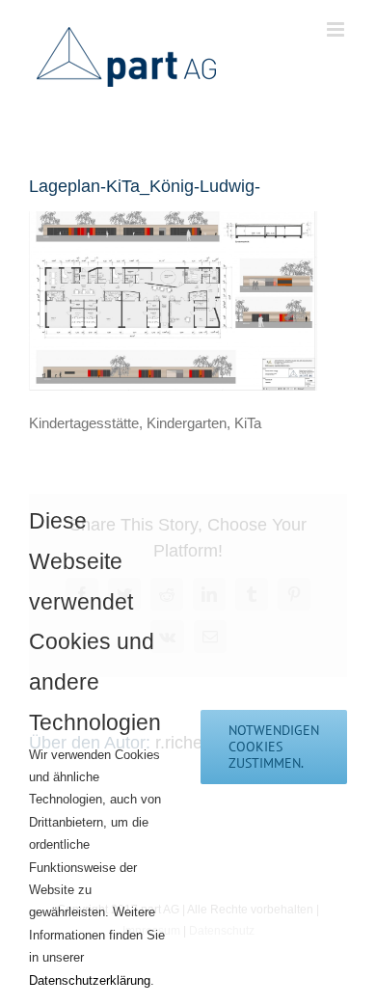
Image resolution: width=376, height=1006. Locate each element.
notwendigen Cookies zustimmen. (273, 746)
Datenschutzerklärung (89, 980)
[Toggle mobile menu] (337, 29)
